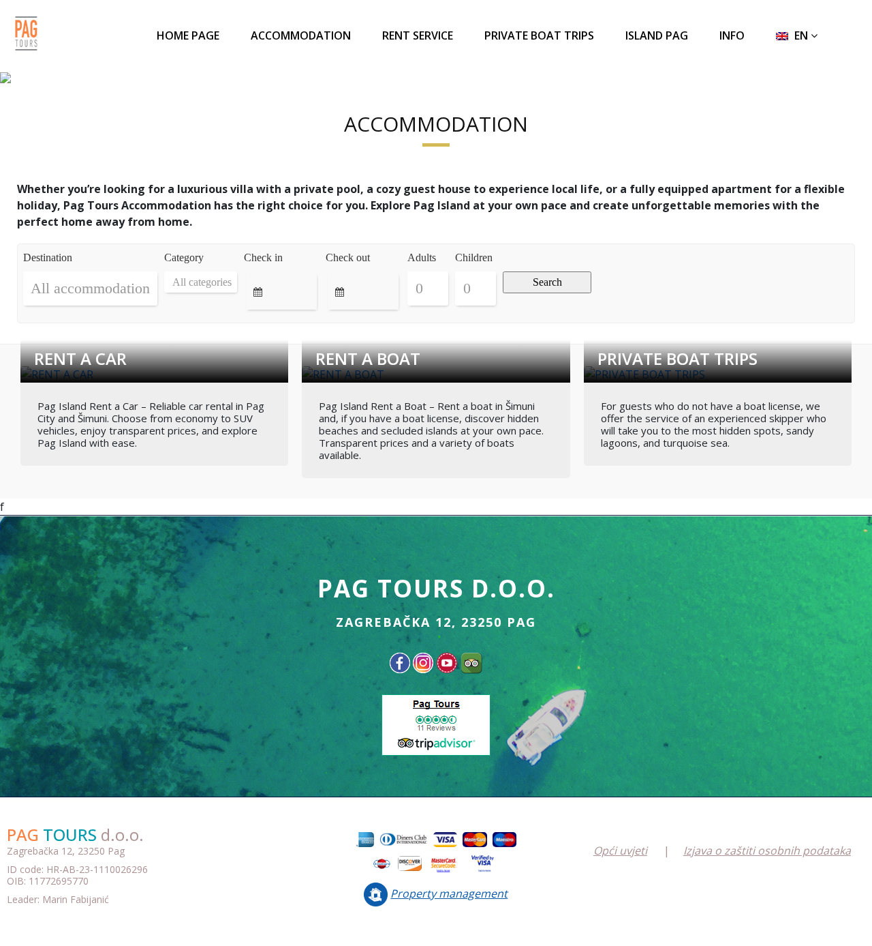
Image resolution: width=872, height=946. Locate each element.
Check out (348, 257)
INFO (732, 35)
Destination (47, 257)
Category (184, 257)
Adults (421, 257)
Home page (188, 35)
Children (474, 257)
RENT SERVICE (417, 35)
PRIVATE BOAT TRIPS (539, 35)
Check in (263, 257)
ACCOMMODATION (301, 35)
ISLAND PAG (656, 35)
